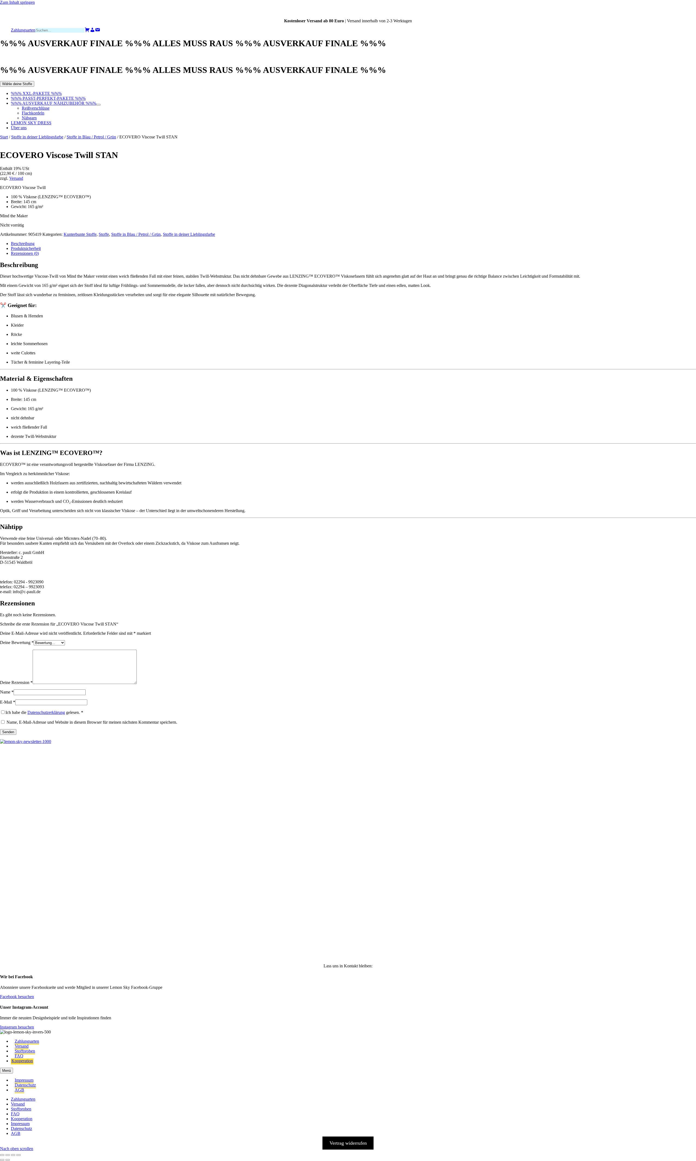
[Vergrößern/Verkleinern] (2, 1155)
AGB (19, 1090)
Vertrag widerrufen (348, 1143)
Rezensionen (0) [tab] (25, 253)
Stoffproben (25, 1051)
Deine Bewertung (17, 642)
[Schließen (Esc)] (18, 1155)
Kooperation (22, 1060)
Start (4, 137)
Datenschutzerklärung (46, 712)
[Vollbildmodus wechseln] (7, 1155)
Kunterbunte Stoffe (80, 234)
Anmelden (65, 945)
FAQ (19, 1056)
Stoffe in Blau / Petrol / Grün (91, 137)
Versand (16, 178)
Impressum (24, 1080)
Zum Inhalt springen (17, 2)
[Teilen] (13, 1155)
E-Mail (7, 702)
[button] (12, 770)
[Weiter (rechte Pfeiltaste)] (7, 1160)
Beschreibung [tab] (23, 243)
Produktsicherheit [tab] (26, 248)
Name (7, 692)
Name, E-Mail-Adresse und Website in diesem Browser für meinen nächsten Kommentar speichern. (92, 722)
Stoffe (104, 234)
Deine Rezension (16, 682)
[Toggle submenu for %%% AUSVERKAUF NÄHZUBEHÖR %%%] (98, 105)
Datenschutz (25, 1085)
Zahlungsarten (27, 1041)
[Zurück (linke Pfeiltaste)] (2, 1160)
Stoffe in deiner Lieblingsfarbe (37, 137)
